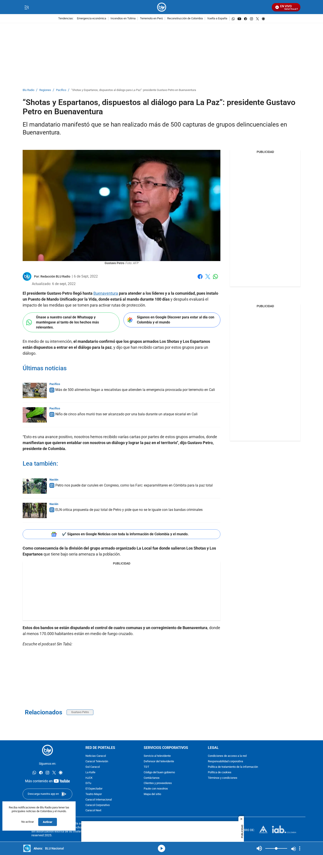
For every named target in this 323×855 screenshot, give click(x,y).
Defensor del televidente (159, 761)
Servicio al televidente (157, 756)
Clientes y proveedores (158, 783)
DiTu (88, 783)
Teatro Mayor (93, 794)
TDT (146, 767)
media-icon (161, 848)
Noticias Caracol (95, 756)
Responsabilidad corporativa (225, 761)
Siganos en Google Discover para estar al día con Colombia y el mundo (175, 319)
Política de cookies (219, 772)
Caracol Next (93, 810)
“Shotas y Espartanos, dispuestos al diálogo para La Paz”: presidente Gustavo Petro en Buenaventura (133, 90)
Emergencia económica (91, 18)
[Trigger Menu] (26, 7)
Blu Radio (28, 90)
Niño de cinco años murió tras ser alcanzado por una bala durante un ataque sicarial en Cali (126, 414)
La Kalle (90, 772)
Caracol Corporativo (97, 805)
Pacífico (61, 90)
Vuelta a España (217, 18)
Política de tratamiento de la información (233, 767)
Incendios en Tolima (123, 18)
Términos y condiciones (222, 778)
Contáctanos (152, 778)
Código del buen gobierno (159, 772)
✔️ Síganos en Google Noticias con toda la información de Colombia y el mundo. (125, 534)
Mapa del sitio (152, 794)
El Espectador (93, 788)
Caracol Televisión (96, 761)
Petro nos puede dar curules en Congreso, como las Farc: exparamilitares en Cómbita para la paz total (134, 485)
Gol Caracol (92, 767)
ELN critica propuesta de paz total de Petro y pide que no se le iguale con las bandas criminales (129, 510)
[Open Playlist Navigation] (299, 848)
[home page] (161, 7)
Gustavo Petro (80, 712)
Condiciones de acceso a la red (227, 756)
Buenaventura (105, 293)
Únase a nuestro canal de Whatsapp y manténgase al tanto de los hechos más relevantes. (67, 322)
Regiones (45, 90)
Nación (53, 479)
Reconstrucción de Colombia (185, 18)
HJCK (89, 778)
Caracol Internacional (98, 799)
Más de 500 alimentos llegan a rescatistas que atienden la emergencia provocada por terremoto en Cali (135, 390)
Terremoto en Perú (151, 18)
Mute (259, 848)
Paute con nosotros (156, 788)
